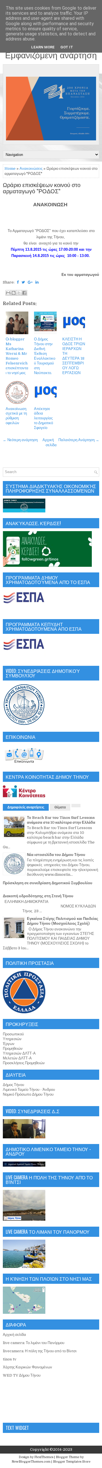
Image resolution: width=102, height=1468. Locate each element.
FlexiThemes (43, 1457)
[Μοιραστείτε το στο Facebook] (24, 293)
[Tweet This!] (23, 282)
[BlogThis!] (13, 293)
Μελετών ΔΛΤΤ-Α (17, 1058)
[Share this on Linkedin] (37, 282)
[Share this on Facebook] (17, 282)
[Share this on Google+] (30, 282)
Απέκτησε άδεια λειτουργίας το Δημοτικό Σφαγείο (43, 418)
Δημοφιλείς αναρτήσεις (25, 807)
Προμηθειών (13, 1048)
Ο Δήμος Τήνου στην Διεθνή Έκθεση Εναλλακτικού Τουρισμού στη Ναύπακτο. (44, 356)
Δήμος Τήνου (13, 1085)
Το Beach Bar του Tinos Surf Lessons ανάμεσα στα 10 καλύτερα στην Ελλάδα (61, 820)
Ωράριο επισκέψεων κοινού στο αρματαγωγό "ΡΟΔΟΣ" (41, 188)
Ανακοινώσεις (31, 168)
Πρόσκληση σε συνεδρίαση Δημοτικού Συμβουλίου (47, 883)
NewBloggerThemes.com (31, 1461)
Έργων (8, 1044)
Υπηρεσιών (12, 1039)
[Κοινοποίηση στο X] (19, 293)
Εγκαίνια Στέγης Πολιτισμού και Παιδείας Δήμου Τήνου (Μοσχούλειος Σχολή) (62, 921)
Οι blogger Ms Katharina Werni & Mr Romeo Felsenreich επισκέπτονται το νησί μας (17, 356)
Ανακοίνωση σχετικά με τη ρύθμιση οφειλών (16, 416)
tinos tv (9, 1359)
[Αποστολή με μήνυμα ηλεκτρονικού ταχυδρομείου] (8, 293)
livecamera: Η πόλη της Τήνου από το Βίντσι (39, 1351)
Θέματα (60, 807)
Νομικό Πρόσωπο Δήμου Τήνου (28, 1094)
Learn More (43, 47)
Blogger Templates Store (71, 1461)
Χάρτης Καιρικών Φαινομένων (27, 1367)
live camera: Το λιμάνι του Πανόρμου (33, 1343)
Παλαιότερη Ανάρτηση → (78, 440)
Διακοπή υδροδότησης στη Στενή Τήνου (38, 896)
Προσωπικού (13, 1034)
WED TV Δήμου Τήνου (22, 1375)
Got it (66, 47)
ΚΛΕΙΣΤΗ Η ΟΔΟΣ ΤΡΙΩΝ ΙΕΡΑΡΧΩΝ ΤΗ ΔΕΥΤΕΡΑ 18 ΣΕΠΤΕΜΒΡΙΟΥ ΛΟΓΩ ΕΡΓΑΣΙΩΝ (73, 356)
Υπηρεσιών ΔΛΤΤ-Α (19, 1053)
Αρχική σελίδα (14, 1334)
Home (10, 168)
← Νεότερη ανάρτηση (20, 440)
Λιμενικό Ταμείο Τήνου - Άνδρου (29, 1089)
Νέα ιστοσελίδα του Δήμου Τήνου (56, 855)
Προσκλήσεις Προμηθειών (24, 1063)
